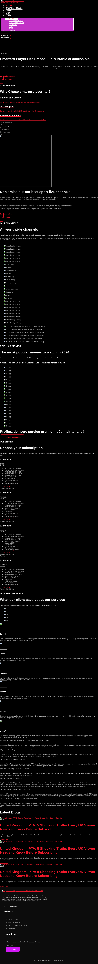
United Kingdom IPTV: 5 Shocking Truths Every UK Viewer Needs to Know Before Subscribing (47, 827)
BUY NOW (6, 486)
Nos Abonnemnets (13, 7)
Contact (9, 15)
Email (8, 946)
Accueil (9, 5)
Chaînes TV (10, 10)
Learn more (4, 839)
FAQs (8, 12)
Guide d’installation (14, 9)
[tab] (49, 741)
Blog (8, 14)
